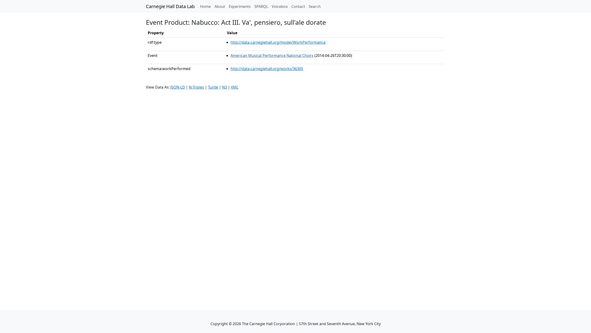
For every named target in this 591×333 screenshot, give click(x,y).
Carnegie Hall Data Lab (170, 6)
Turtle (213, 87)
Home (206, 6)
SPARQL (261, 6)
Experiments (240, 6)
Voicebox (280, 6)
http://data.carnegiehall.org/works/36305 (267, 68)
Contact (298, 6)
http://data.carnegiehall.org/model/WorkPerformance (278, 42)
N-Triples (196, 87)
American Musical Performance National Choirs (272, 55)
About (219, 6)
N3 (224, 87)
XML (234, 87)
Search (315, 6)
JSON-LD (177, 87)
